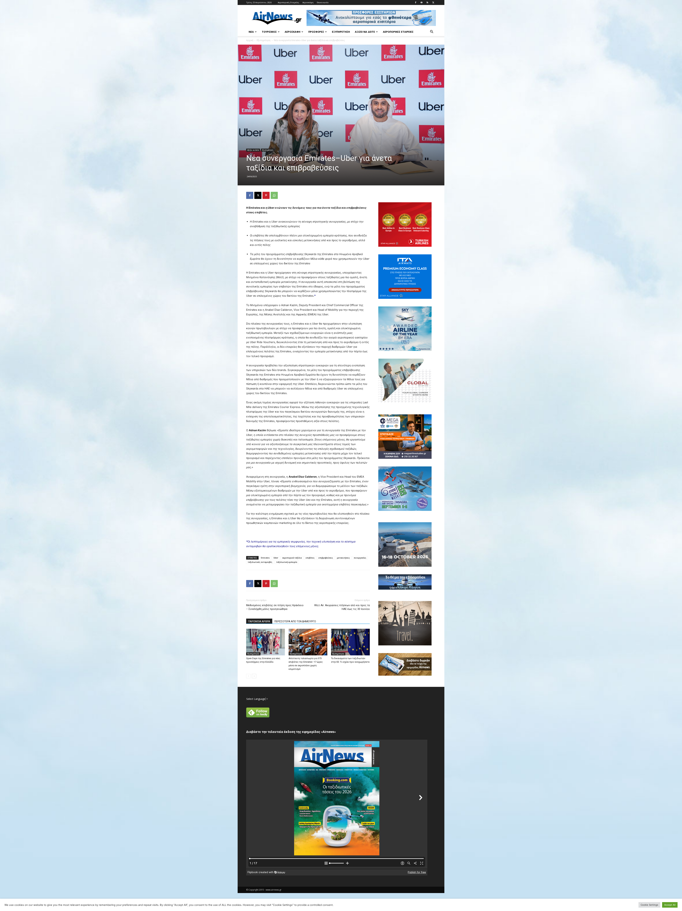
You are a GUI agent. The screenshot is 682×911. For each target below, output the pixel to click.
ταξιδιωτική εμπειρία (286, 562)
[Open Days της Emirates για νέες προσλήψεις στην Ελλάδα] (265, 642)
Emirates (265, 557)
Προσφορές (316, 31)
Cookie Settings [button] (649, 904)
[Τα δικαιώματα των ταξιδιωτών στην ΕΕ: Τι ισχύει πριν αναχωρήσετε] (350, 642)
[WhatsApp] (274, 195)
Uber (276, 557)
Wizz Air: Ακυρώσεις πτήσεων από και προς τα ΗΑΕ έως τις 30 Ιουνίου (342, 607)
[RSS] (427, 2)
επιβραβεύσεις (325, 557)
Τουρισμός (269, 31)
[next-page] (254, 676)
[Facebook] (415, 2)
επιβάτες (310, 557)
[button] (431, 32)
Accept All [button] (669, 904)
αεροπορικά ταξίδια (292, 557)
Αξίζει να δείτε (365, 31)
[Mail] (421, 2)
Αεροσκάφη (307, 2)
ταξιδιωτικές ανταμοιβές (260, 562)
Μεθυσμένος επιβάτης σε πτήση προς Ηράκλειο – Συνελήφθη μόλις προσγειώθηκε (275, 607)
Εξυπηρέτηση (341, 31)
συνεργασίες (360, 557)
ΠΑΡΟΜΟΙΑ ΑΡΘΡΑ (259, 621)
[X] (433, 2)
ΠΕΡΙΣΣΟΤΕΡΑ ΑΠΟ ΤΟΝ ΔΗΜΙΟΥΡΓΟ (295, 621)
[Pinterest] (266, 195)
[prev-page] (248, 676)
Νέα (251, 31)
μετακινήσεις (343, 557)
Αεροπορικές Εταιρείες (288, 2)
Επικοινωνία (322, 2)
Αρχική (249, 40)
